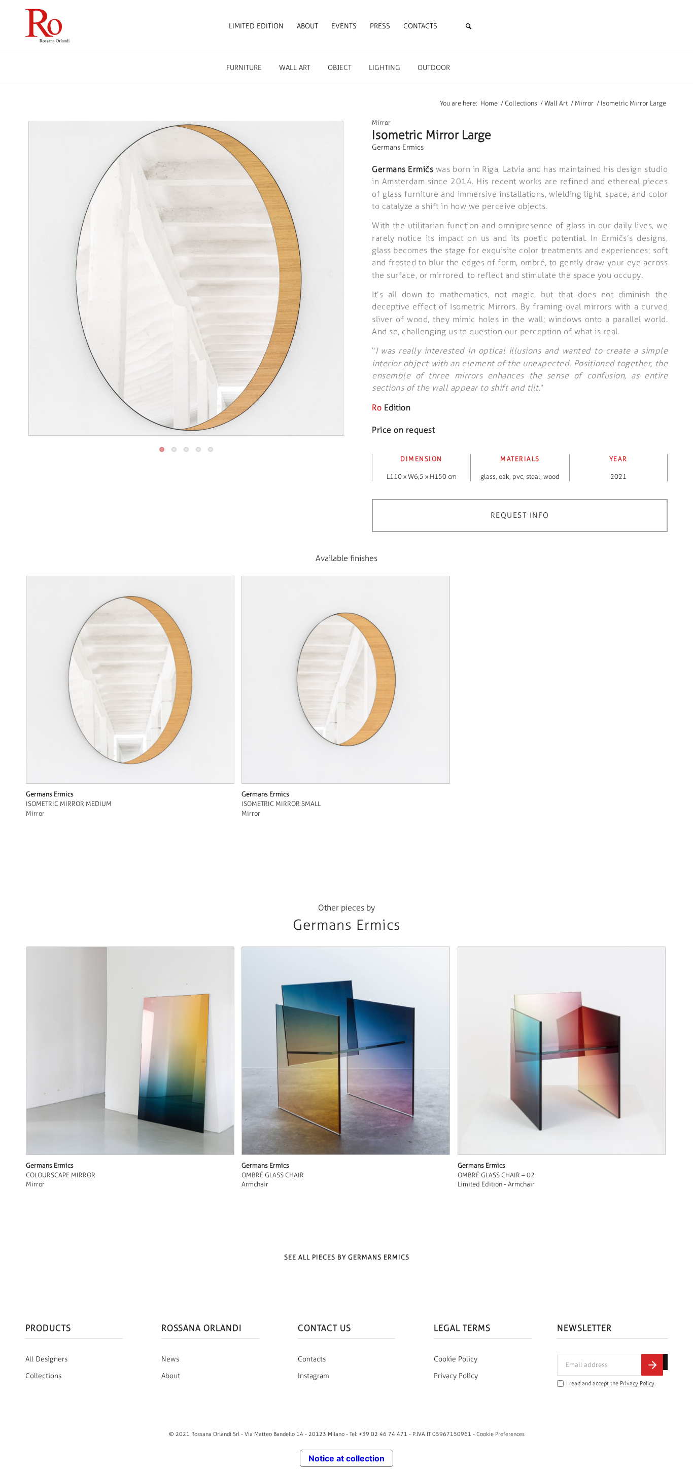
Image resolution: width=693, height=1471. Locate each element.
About (170, 1376)
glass (488, 476)
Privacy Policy (456, 1376)
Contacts (312, 1359)
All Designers (46, 1359)
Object (340, 67)
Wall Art (294, 67)
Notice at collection (346, 1458)
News (170, 1359)
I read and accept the (610, 1383)
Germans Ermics (398, 147)
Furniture (244, 67)
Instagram (313, 1376)
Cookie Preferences (500, 1434)
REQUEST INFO (520, 515)
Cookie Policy (455, 1359)
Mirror (381, 122)
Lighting (384, 67)
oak (504, 476)
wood (551, 476)
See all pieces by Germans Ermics (346, 1257)
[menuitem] (256, 26)
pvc (517, 476)
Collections (43, 1376)
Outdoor (434, 67)
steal (533, 476)
